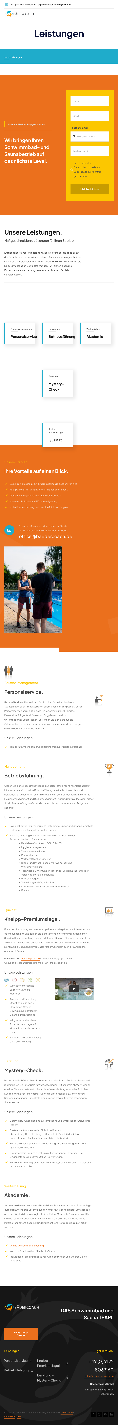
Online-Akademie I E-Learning (27, 1245)
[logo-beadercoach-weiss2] (21, 1304)
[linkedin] (111, 1414)
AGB (19, 1416)
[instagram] (99, 1414)
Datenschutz (67, 1412)
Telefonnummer (80, 127)
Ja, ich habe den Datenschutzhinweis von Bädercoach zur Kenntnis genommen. (87, 169)
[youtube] (105, 1414)
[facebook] (93, 1414)
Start (6, 57)
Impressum (9, 1416)
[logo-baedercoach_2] (19, 12)
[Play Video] (74, 988)
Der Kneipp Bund (30, 958)
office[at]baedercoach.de (99, 1376)
